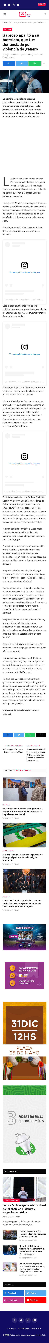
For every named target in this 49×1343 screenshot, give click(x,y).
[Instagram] (13, 5)
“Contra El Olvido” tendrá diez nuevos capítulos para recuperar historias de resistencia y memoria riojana (22, 903)
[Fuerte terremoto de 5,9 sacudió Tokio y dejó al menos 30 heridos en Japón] (10, 1235)
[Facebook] (5, 5)
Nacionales (23, 1329)
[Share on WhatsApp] (34, 63)
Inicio (5, 22)
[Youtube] (18, 5)
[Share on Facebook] (9, 63)
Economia (36, 1329)
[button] (5, 14)
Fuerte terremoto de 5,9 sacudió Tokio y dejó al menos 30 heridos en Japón (32, 1234)
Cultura (7, 29)
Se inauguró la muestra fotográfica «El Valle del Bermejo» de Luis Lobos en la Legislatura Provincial (22, 811)
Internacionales (11, 1200)
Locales (12, 1329)
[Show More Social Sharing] (43, 63)
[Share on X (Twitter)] (22, 63)
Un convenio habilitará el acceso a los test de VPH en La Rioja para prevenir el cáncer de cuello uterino (36, 755)
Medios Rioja (41, 1335)
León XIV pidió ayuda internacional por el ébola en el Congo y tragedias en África (24, 1209)
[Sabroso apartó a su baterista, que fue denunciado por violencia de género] (24, 81)
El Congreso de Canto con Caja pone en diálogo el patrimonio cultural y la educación (23, 857)
